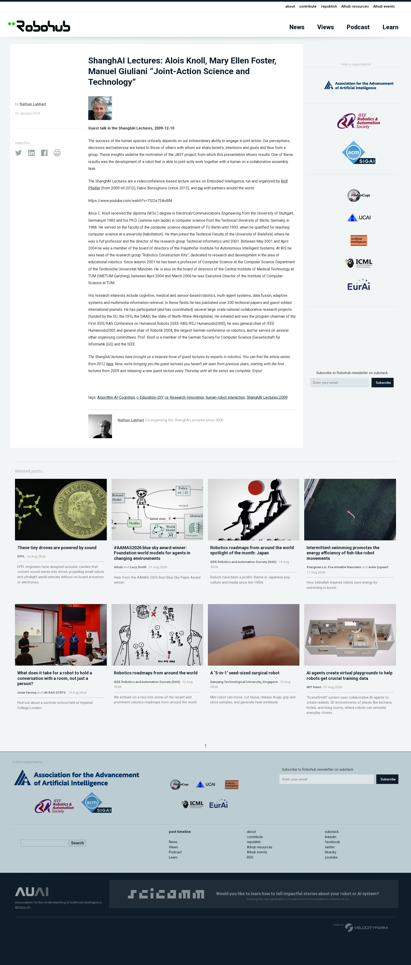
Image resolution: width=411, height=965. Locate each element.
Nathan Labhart (33, 104)
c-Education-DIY (150, 397)
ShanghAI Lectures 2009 (267, 397)
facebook (332, 842)
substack (332, 832)
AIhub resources (355, 7)
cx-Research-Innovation (184, 397)
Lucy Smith (138, 567)
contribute (308, 7)
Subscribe (383, 382)
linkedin (330, 837)
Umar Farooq (26, 692)
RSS (250, 857)
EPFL (21, 556)
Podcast (358, 27)
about (290, 7)
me (200, 188)
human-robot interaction (225, 397)
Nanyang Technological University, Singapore (244, 682)
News (296, 27)
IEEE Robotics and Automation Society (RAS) (243, 562)
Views (325, 27)
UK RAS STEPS (55, 692)
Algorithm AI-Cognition (116, 397)
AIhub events (384, 7)
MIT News (314, 687)
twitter (330, 847)
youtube (331, 857)
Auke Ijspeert (378, 567)
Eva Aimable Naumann (344, 567)
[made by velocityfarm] (360, 927)
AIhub (118, 567)
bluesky (330, 852)
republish (329, 7)
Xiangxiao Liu (317, 567)
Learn (390, 27)
